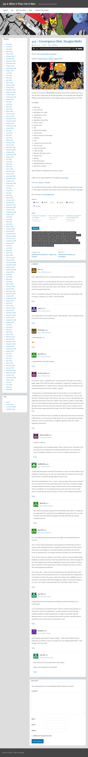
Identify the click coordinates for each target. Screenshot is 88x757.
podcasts (35, 228)
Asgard (40, 232)
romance (67, 240)
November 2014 (11, 373)
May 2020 (9, 222)
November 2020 (11, 207)
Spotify (51, 59)
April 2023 (9, 138)
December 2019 (11, 233)
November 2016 (11, 315)
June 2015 (9, 356)
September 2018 (11, 269)
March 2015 (9, 363)
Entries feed (9, 404)
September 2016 (11, 320)
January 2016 (10, 339)
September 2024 (11, 97)
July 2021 (9, 188)
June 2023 (9, 133)
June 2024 (9, 104)
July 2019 (9, 245)
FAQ (12, 10)
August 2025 (10, 70)
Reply (33, 301)
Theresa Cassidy (69, 243)
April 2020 (9, 224)
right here (79, 190)
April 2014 (9, 389)
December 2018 (11, 262)
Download (53, 54)
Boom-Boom (52, 232)
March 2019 (9, 255)
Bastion (45, 232)
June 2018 (9, 277)
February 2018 (10, 286)
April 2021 (9, 195)
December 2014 (11, 370)
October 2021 (10, 181)
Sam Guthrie (74, 240)
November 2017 (11, 293)
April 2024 (9, 109)
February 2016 (10, 337)
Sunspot (52, 243)
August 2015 (10, 351)
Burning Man (59, 232)
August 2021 (10, 186)
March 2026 (9, 54)
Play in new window (43, 54)
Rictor (51, 240)
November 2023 (11, 121)
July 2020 (9, 217)
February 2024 (10, 114)
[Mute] (76, 49)
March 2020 (9, 226)
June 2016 (9, 327)
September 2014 (11, 377)
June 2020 (9, 219)
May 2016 (9, 329)
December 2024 (11, 90)
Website (34, 730)
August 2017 (10, 301)
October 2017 (10, 296)
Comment (35, 691)
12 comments (54, 45)
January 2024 (10, 116)
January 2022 (10, 174)
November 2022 (11, 150)
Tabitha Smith (59, 243)
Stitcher (47, 182)
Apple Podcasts (42, 59)
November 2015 (11, 344)
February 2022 (10, 171)
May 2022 (9, 164)
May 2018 (9, 279)
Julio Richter (35, 237)
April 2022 (9, 166)
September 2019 (11, 241)
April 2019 (9, 253)
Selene (34, 243)
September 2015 (11, 349)
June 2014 (9, 385)
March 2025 (9, 82)
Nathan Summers (70, 237)
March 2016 (9, 334)
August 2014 (10, 380)
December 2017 (10, 291)
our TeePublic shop (48, 194)
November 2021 (11, 178)
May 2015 (9, 358)
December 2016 (11, 313)
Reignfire (45, 240)
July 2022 (9, 159)
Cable (66, 232)
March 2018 (9, 284)
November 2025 (11, 63)
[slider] (80, 48)
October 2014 (10, 375)
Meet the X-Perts (21, 10)
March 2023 (9, 140)
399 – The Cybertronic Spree (56, 216)
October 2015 (10, 346)
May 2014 (9, 387)
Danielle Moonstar (37, 235)
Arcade (34, 232)
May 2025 (9, 78)
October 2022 (10, 152)
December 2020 (11, 205)
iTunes (41, 182)
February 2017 (10, 308)
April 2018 (9, 281)
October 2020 (10, 210)
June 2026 (9, 47)
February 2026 (10, 56)
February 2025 (10, 85)
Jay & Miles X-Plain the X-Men (19, 3)
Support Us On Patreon (41, 10)
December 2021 (10, 176)
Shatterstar (40, 243)
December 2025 (11, 61)
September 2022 (11, 154)
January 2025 (10, 87)
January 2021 (10, 202)
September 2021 (11, 183)
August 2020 (10, 214)
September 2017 (11, 298)
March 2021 (9, 198)
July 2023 (9, 130)
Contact (5, 10)
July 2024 (9, 102)
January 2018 (10, 289)
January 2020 (10, 231)
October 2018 (10, 267)
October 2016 (10, 317)
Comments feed (11, 407)
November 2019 (11, 236)
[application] (58, 48)
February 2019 (10, 257)
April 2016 (9, 332)
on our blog (64, 178)
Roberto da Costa (59, 240)
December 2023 (10, 118)
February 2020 (10, 229)
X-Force (41, 245)
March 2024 (9, 111)
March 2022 (9, 169)
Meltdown (53, 237)
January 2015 (10, 368)
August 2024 (10, 99)
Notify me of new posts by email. (43, 736)
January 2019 (10, 260)
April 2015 (9, 361)
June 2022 (9, 162)
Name (34, 719)
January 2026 (10, 59)
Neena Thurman (36, 240)
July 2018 (9, 274)
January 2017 (10, 310)
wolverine (35, 245)
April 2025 (9, 80)
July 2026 (9, 44)
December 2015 (11, 341)
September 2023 (11, 126)
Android (56, 59)
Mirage (59, 237)
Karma (42, 237)
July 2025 (9, 73)
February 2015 (10, 365)
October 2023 (10, 123)
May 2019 (9, 250)
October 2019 (10, 238)
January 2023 (10, 145)
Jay (45, 45)
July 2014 (9, 382)
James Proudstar (76, 235)
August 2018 (10, 272)
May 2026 (9, 49)
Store (30, 10)
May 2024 (9, 106)
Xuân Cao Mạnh (49, 245)
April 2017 (9, 303)
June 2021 (9, 190)
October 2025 (10, 66)
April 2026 (9, 51)
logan (47, 237)
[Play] (34, 49)
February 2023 (10, 142)
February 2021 (10, 200)
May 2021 (9, 193)
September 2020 (11, 212)
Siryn (47, 243)
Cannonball (72, 232)
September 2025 (11, 68)
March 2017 (9, 305)
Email (34, 724)
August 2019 (10, 243)
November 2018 (11, 265)
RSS (61, 59)
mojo (63, 237)
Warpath (77, 243)
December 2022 (10, 147)
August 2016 (10, 322)
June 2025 (9, 75)
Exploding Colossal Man (56, 235)
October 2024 (10, 94)
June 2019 (9, 248)
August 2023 (10, 128)
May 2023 (9, 135)
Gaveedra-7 (67, 235)
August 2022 (10, 157)
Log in (8, 402)
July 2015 (9, 353)
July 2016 (9, 325)
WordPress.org (10, 409)
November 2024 (11, 92)
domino (46, 235)
